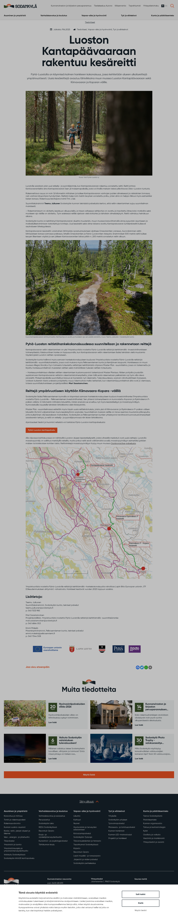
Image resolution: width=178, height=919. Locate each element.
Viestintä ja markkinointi (154, 838)
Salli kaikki (140, 894)
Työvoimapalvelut (116, 823)
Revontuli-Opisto (46, 831)
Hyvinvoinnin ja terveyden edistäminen (85, 828)
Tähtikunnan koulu (46, 845)
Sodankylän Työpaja (82, 837)
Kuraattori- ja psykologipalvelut (53, 841)
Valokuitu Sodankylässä (14, 855)
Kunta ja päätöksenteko (162, 16)
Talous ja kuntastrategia (154, 827)
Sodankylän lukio (46, 823)
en (166, 6)
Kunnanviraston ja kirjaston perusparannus (71, 6)
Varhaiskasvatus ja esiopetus (52, 816)
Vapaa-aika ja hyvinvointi (94, 16)
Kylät (145, 831)
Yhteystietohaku (151, 6)
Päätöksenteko (150, 820)
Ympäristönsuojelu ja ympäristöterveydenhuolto (16, 849)
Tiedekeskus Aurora (103, 6)
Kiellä (140, 903)
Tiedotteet (90, 22)
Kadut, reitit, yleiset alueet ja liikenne (17, 832)
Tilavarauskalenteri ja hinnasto (87, 841)
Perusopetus (44, 820)
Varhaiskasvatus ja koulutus (54, 16)
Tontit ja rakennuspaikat (15, 820)
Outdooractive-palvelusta (123, 444)
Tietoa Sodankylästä (152, 816)
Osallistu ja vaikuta (151, 835)
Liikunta (76, 816)
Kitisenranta (120, 6)
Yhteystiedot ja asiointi (153, 842)
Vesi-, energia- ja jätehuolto (17, 837)
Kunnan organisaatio (152, 823)
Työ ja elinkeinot (129, 16)
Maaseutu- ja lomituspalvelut (121, 827)
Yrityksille (112, 816)
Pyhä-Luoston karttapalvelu (41, 430)
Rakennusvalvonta (12, 823)
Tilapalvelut (9, 841)
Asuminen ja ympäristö (15, 16)
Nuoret (76, 823)
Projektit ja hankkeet (117, 838)
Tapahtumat (135, 6)
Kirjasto (76, 848)
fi (163, 6)
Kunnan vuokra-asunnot (15, 827)
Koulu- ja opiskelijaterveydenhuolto (50, 836)
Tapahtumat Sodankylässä (85, 845)
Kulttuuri (77, 820)
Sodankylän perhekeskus (84, 863)
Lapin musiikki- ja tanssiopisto (86, 856)
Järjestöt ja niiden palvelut (85, 859)
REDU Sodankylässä (48, 827)
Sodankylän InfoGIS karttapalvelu (19, 858)
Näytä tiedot (141, 910)
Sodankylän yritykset (117, 820)
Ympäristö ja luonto (13, 845)
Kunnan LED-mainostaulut (120, 835)
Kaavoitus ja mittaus (13, 816)
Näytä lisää (89, 775)
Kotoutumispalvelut (82, 833)
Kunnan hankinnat (116, 831)
